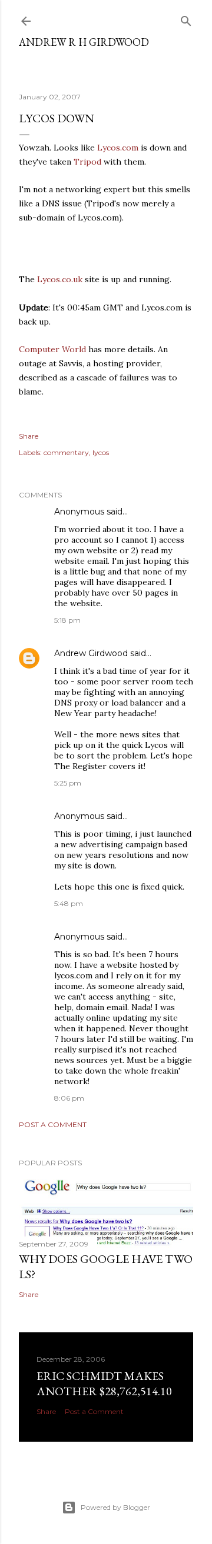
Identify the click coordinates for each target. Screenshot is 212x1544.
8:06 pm (69, 1098)
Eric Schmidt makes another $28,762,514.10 (104, 1383)
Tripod (87, 161)
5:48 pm (68, 903)
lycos (100, 452)
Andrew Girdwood (91, 653)
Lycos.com (117, 147)
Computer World (52, 349)
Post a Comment (53, 1124)
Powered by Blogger (115, 1507)
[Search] (186, 18)
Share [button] (28, 436)
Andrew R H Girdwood (84, 42)
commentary (66, 452)
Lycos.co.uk (59, 279)
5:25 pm (67, 782)
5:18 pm (67, 620)
